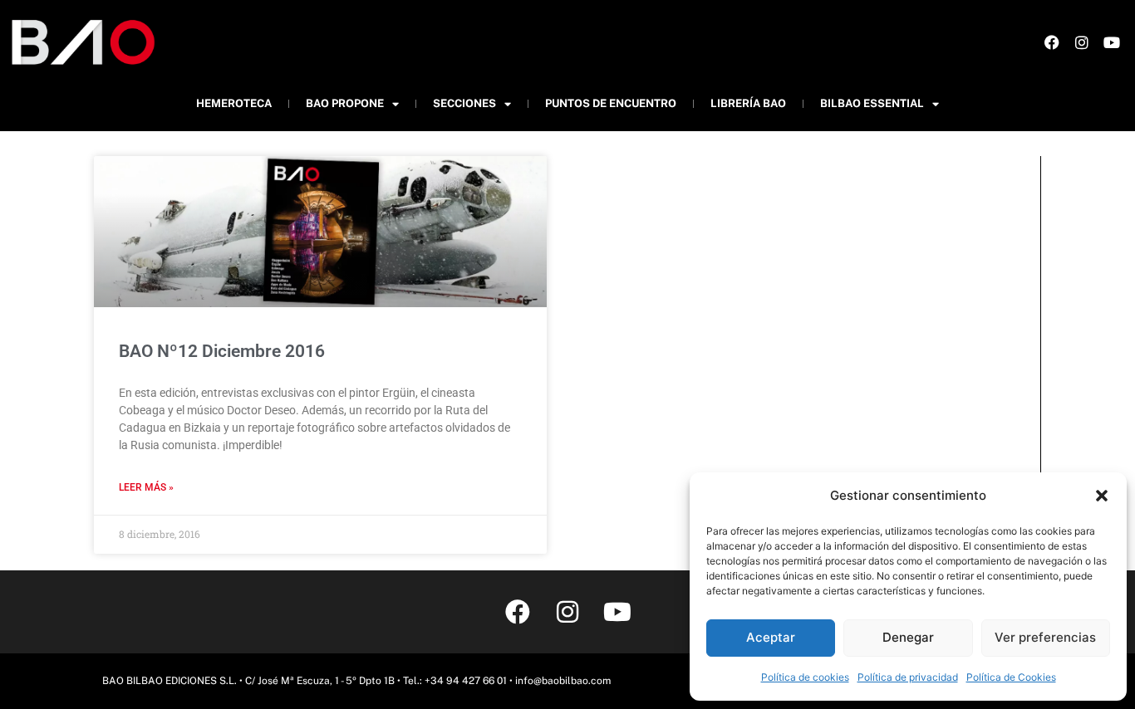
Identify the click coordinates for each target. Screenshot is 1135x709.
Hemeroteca (234, 103)
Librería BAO (748, 103)
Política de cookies (805, 677)
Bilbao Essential (872, 103)
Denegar (908, 637)
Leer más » (146, 487)
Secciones (464, 103)
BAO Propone (345, 103)
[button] (1101, 495)
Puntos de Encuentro (610, 103)
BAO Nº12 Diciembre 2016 (222, 351)
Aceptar (770, 637)
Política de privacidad (907, 677)
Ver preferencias (1045, 637)
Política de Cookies (1011, 677)
